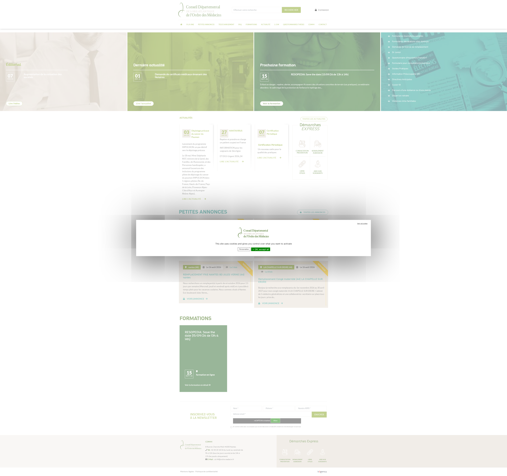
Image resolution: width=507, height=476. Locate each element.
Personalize (244, 249)
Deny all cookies (362, 223)
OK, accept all (261, 249)
